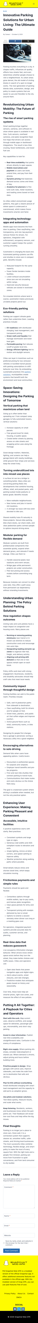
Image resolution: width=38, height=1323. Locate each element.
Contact (30, 1294)
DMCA (19, 1297)
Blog (5, 11)
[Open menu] (34, 3)
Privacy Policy (10, 1294)
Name (7, 1216)
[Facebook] (15, 41)
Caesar (7, 34)
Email (7, 1226)
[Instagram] (23, 1309)
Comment (8, 1187)
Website (7, 1235)
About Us (21, 1294)
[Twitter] (28, 41)
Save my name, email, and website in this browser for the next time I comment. (19, 1243)
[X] (19, 1309)
